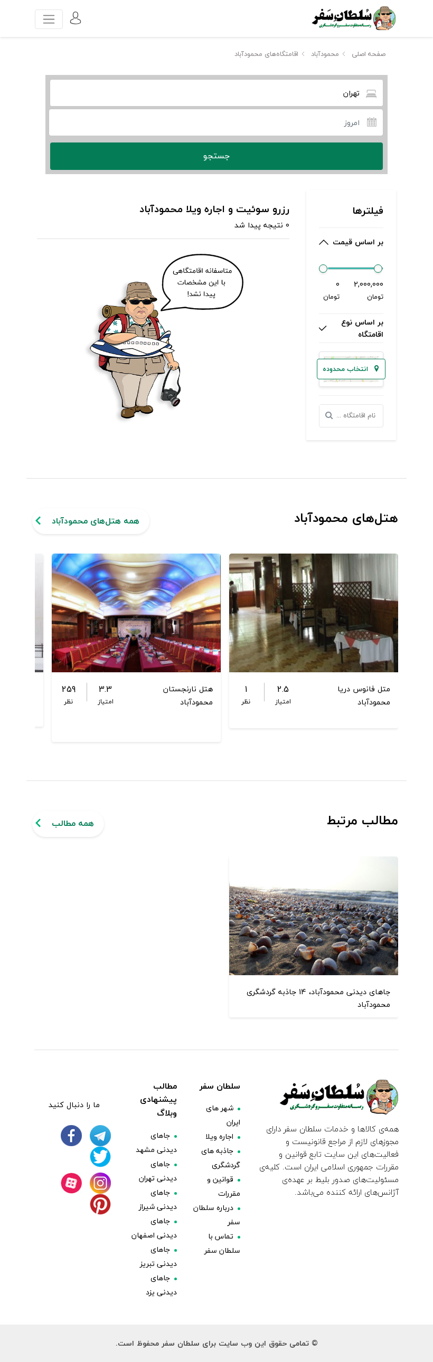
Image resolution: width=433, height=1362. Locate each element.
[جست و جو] (332, 415)
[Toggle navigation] (49, 19)
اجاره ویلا (219, 1136)
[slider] (323, 268)
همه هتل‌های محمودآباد (95, 520)
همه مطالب (73, 823)
